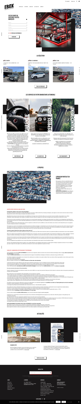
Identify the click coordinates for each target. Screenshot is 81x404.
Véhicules (9, 382)
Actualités (36, 6)
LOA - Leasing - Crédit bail (45, 383)
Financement (43, 382)
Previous (79, 67)
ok (50, 372)
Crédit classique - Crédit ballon (47, 386)
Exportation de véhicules (45, 389)
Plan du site (9, 389)
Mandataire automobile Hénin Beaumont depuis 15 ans (30, 384)
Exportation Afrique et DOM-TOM (47, 390)
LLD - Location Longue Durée (46, 385)
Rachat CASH (43, 395)
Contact (41, 6)
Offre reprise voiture (44, 393)
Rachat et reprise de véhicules (46, 392)
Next (79, 73)
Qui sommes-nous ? (27, 382)
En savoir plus (69, 401)
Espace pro (73, 1)
